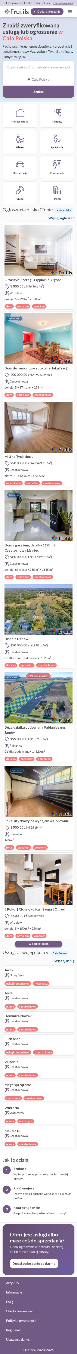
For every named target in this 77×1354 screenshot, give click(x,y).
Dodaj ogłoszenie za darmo (34, 1263)
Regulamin (13, 1330)
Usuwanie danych (18, 1339)
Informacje (14, 1292)
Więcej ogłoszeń (61, 218)
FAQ (9, 1302)
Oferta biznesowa (19, 1311)
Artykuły (12, 1283)
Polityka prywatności (21, 1320)
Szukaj (38, 91)
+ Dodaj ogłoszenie (47, 11)
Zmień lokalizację (63, 3)
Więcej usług (64, 961)
